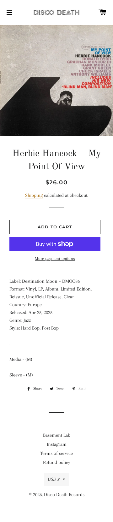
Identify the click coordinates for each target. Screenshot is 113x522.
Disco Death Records (64, 494)
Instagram (57, 444)
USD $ (54, 479)
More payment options (55, 258)
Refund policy (56, 462)
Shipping (34, 195)
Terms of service (56, 453)
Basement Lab (56, 435)
